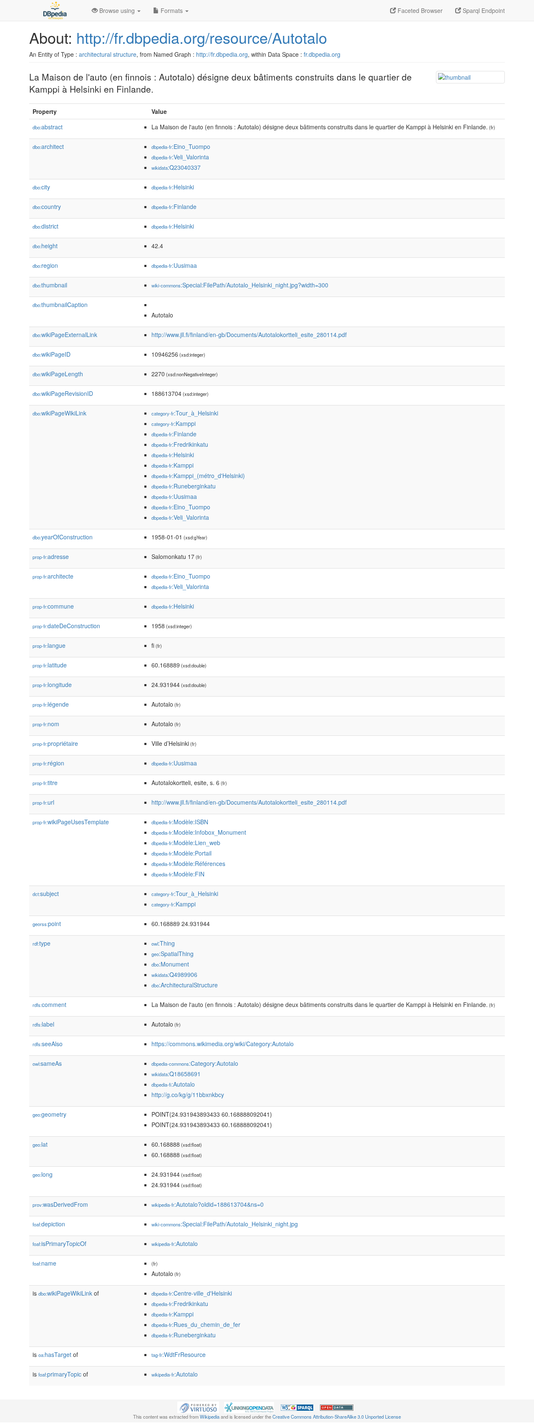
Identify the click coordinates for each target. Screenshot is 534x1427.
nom (46, 724)
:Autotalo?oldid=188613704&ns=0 (207, 1204)
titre (45, 782)
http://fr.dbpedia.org (222, 54)
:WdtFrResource (178, 1354)
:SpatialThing (172, 953)
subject (46, 893)
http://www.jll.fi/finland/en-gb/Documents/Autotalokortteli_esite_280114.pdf (249, 334)
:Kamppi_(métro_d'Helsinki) (198, 475)
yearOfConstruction (63, 537)
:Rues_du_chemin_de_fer (195, 1324)
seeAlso (48, 1043)
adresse (51, 556)
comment (49, 1004)
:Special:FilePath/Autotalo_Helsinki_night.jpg (224, 1224)
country (47, 206)
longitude (52, 684)
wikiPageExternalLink (65, 334)
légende (51, 704)
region (45, 265)
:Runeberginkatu (183, 486)
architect (48, 146)
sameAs (47, 1063)
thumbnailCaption (60, 304)
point (47, 923)
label (43, 1024)
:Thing (163, 943)
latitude (50, 665)
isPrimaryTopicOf (59, 1243)
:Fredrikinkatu (179, 444)
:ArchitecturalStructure (184, 985)
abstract (48, 127)
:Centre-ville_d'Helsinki (191, 1293)
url (43, 802)
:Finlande (173, 206)
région (48, 763)
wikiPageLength (58, 374)
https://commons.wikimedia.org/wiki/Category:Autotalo (222, 1043)
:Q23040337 (176, 167)
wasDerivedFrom (60, 1204)
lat (40, 1144)
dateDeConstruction (66, 626)
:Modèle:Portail (181, 853)
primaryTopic (59, 1374)
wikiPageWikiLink (59, 413)
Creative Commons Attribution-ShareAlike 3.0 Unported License (336, 1416)
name (44, 1263)
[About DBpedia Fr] (54, 10)
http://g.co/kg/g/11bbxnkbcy (187, 1094)
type (41, 943)
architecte (53, 576)
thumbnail (50, 285)
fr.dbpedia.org (322, 54)
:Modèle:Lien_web (185, 842)
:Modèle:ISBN (179, 822)
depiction (49, 1224)
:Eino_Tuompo (180, 146)
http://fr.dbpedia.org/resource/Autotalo (201, 37)
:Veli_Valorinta (180, 157)
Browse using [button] (117, 10)
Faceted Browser (419, 10)
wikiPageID (52, 354)
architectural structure (107, 54)
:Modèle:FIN (177, 874)
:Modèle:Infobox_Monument (198, 832)
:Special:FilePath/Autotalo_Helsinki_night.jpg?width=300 (239, 285)
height (45, 246)
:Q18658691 (176, 1074)
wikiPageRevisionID (63, 393)
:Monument (170, 964)
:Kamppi (173, 423)
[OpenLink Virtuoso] (198, 1406)
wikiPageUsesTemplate (71, 822)
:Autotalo (173, 1084)
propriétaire (55, 743)
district (45, 226)
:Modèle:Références (188, 863)
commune (53, 606)
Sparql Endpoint (483, 10)
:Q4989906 (174, 974)
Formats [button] (171, 10)
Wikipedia (209, 1416)
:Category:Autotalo (194, 1063)
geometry (49, 1114)
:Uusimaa (174, 265)
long (43, 1174)
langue (49, 645)
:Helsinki (172, 187)
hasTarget (54, 1354)
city (41, 187)
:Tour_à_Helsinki (184, 413)
